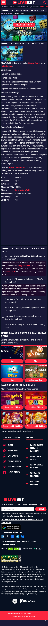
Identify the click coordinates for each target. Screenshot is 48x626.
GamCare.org (19, 594)
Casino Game (34, 63)
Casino (11, 7)
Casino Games (21, 7)
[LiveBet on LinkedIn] (2, 536)
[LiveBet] (24, 2)
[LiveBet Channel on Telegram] (17, 536)
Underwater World (22, 190)
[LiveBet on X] (7, 536)
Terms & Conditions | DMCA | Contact (24, 614)
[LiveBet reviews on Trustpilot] (24, 549)
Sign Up (40, 509)
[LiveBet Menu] (3, 2)
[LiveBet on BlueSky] (22, 536)
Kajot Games (33, 7)
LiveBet (4, 7)
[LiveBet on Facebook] (12, 536)
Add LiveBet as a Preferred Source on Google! (22, 521)
